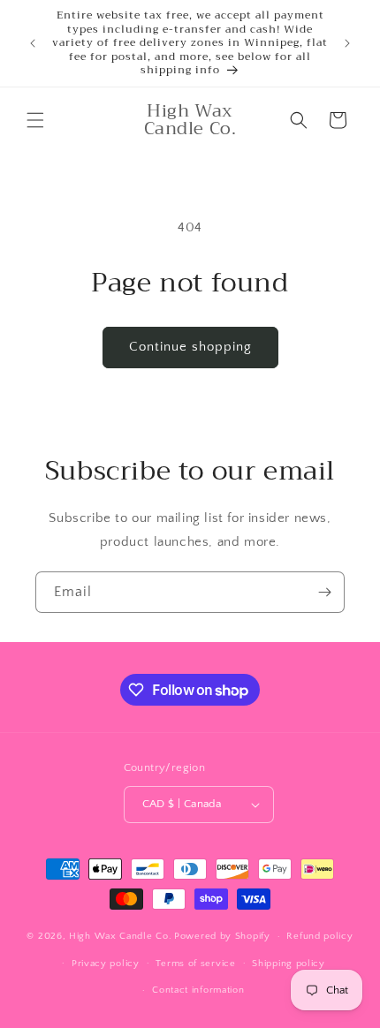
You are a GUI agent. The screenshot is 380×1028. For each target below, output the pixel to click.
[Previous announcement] (32, 43)
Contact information (198, 990)
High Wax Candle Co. (120, 936)
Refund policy (319, 936)
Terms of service (195, 963)
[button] (35, 120)
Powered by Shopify (222, 936)
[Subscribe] (324, 592)
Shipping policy (288, 963)
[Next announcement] (347, 43)
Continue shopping (190, 346)
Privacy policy (106, 963)
